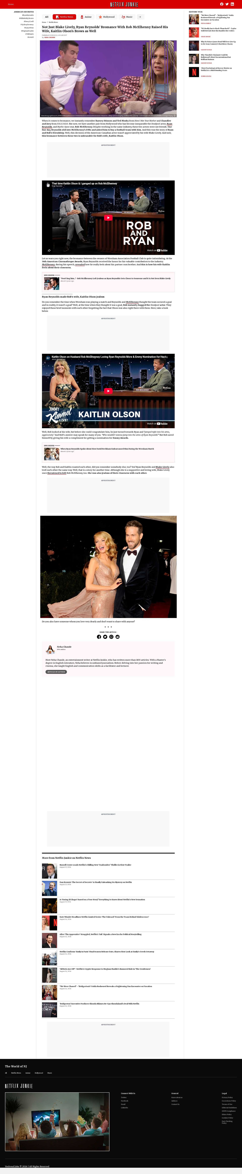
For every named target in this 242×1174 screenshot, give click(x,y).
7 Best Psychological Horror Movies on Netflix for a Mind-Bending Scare (216, 69)
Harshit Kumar (206, 50)
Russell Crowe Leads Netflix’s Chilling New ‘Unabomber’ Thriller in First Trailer (95, 802)
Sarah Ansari (205, 36)
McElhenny (48, 264)
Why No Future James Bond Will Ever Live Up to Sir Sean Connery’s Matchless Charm (218, 43)
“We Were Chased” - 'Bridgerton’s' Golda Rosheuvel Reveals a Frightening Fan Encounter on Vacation (106, 923)
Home (11, 4)
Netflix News (53, 22)
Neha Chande (49, 37)
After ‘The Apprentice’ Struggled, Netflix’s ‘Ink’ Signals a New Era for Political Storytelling (101, 871)
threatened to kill (56, 473)
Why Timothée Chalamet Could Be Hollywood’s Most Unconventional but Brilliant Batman (216, 57)
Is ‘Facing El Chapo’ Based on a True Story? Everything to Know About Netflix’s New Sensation (102, 837)
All (46, 17)
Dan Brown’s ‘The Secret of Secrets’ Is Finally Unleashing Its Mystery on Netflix (96, 819)
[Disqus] (108, 714)
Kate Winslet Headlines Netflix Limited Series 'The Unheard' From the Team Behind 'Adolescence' (104, 854)
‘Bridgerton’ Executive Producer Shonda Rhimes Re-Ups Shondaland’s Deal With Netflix (99, 941)
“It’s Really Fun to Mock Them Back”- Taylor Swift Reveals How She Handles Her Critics (218, 30)
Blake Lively (162, 467)
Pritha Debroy (206, 23)
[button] (175, 116)
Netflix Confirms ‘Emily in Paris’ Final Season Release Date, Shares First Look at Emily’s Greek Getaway (107, 889)
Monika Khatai (206, 76)
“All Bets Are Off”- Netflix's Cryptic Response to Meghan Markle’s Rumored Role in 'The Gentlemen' (105, 906)
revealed (80, 264)
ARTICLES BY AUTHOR (56, 672)
